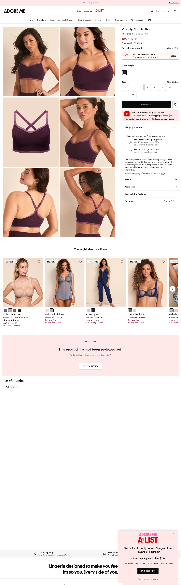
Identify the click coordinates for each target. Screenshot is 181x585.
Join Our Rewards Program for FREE (149, 112)
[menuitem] (30, 19)
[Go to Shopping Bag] (175, 11)
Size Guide (173, 82)
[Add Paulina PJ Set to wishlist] (121, 261)
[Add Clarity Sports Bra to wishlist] (175, 104)
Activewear (11, 386)
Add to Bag (147, 104)
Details (173, 55)
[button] (135, 34)
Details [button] (171, 119)
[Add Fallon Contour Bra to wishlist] (38, 261)
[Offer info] (142, 43)
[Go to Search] (152, 11)
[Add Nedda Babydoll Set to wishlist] (80, 261)
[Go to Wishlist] (169, 11)
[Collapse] (174, 534)
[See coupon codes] (158, 11)
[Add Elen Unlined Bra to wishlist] (163, 261)
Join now (131, 136)
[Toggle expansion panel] (175, 127)
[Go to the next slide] (172, 289)
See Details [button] (174, 3)
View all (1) (171, 48)
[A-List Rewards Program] (99, 11)
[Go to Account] (163, 11)
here (162, 173)
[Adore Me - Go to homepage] (14, 11)
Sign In (155, 579)
